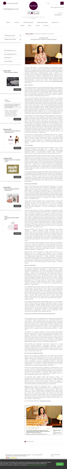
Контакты (46, 25)
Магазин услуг (55, 22)
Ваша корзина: (59, 14)
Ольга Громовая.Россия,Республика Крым (11, 218)
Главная (8, 22)
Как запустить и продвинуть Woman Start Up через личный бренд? (40, 313)
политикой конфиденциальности (37, 465)
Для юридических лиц (10, 54)
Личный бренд (8, 61)
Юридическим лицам (42, 22)
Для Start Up (8, 57)
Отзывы (37, 25)
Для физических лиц (10, 50)
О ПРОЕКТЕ (16, 22)
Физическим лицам (28, 22)
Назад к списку (29, 441)
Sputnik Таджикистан (57, 81)
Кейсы (29, 25)
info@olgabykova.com (11, 9)
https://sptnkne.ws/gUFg (45, 401)
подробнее (17, 89)
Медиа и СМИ (29, 33)
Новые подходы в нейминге (11, 72)
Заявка (22, 25)
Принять (60, 464)
